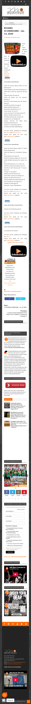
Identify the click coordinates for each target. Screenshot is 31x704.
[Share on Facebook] (9, 298)
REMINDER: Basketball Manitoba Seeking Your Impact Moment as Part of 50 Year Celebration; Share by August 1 (18, 415)
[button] (4, 475)
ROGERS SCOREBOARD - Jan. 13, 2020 (14, 31)
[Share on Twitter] (20, 298)
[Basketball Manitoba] (15, 11)
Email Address (10, 511)
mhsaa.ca (7, 132)
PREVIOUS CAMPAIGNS (10, 556)
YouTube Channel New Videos (15, 543)
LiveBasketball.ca (10, 136)
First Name (9, 516)
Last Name (8, 521)
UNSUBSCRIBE (22, 556)
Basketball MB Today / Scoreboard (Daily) (12, 532)
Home (6, 22)
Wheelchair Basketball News (14, 545)
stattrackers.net (16, 132)
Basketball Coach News (13, 534)
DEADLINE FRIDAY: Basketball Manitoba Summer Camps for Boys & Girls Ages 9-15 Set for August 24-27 (18, 406)
